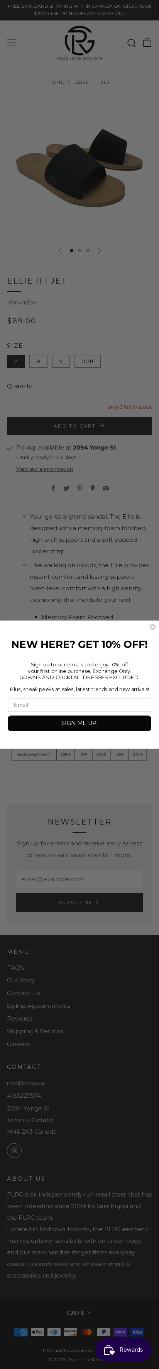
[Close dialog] (152, 626)
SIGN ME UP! (79, 723)
